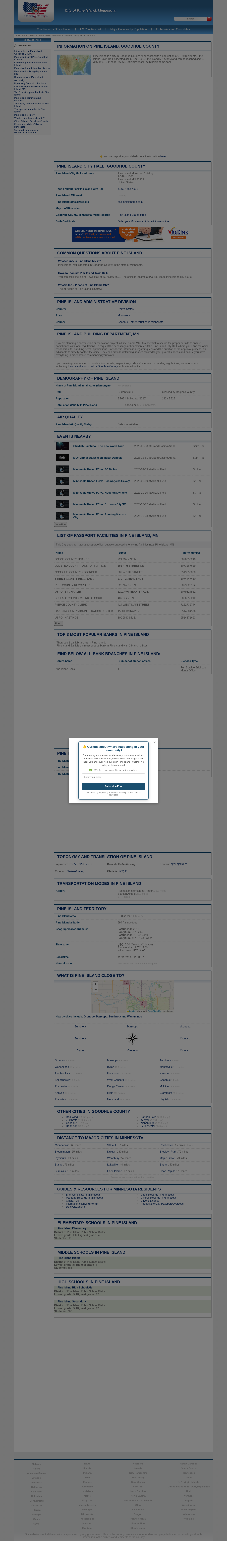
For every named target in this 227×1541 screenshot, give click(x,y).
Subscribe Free (113, 786)
